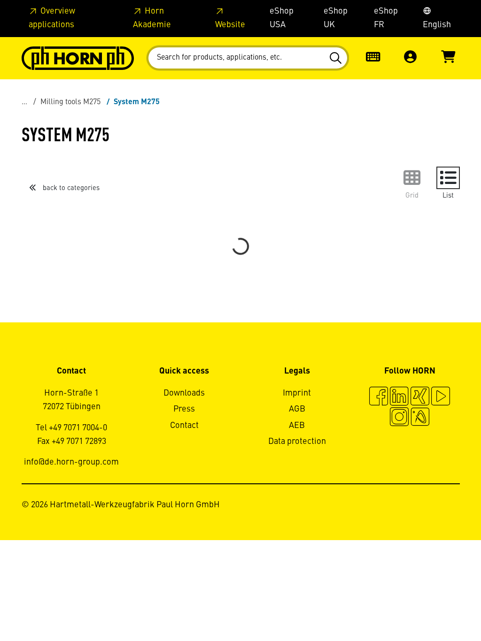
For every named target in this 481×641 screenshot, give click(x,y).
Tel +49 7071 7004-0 (71, 428)
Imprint (297, 393)
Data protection (297, 441)
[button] (410, 58)
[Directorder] (373, 58)
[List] (448, 178)
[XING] (420, 397)
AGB (297, 409)
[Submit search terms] (337, 58)
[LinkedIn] (399, 397)
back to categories (70, 188)
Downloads (184, 393)
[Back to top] (438, 608)
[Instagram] (399, 418)
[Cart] (448, 58)
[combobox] (247, 58)
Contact (184, 425)
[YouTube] (440, 397)
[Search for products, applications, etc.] (337, 58)
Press (184, 409)
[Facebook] (378, 397)
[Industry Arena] (420, 418)
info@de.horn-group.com (71, 462)
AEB (297, 425)
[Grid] (412, 178)
